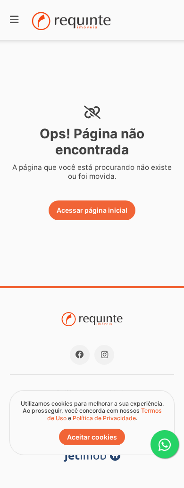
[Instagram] (104, 355)
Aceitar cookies (92, 437)
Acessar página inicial (92, 210)
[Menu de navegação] (14, 20)
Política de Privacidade (104, 418)
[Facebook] (80, 355)
